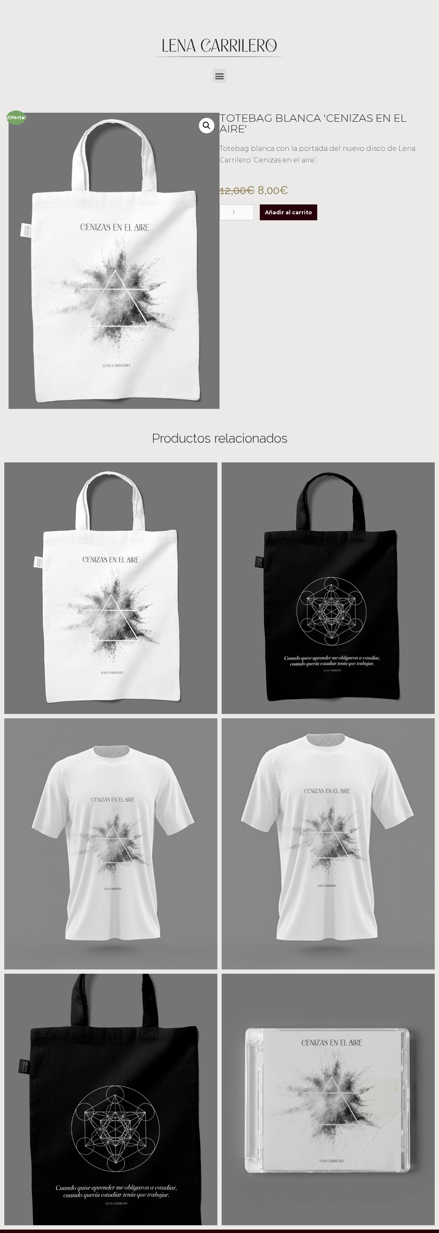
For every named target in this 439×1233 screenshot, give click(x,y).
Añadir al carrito (288, 212)
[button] (220, 76)
